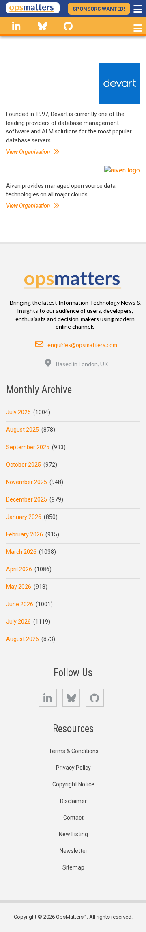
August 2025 (22, 429)
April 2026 (19, 569)
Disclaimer (73, 801)
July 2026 (18, 621)
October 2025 (23, 464)
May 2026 (18, 586)
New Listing (73, 834)
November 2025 (26, 482)
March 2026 (21, 552)
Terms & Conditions (74, 751)
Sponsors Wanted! (99, 9)
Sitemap (73, 867)
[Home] (33, 7)
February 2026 (24, 534)
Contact (73, 817)
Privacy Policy (73, 767)
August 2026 (22, 639)
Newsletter (74, 851)
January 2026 (23, 517)
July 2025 (18, 412)
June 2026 (19, 604)
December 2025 (26, 499)
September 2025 (27, 447)
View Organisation (28, 152)
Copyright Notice (73, 784)
